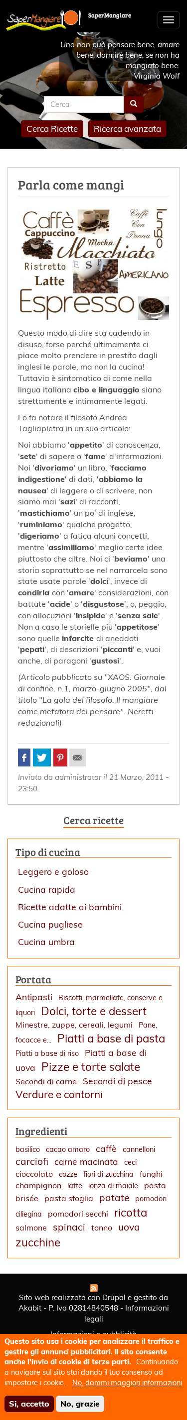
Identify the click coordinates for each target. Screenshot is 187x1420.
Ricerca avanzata (127, 128)
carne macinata (86, 1161)
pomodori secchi (78, 1214)
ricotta (130, 1212)
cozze (68, 1174)
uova (129, 1227)
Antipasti (33, 996)
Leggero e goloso (53, 871)
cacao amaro (68, 1149)
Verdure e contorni (59, 1094)
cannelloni (139, 1149)
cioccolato (34, 1174)
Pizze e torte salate (90, 1066)
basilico (27, 1149)
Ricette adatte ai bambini (70, 906)
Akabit (29, 1308)
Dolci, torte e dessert (94, 1011)
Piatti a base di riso (47, 1053)
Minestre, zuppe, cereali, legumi (74, 1025)
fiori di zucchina (108, 1174)
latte (74, 1185)
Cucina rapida (46, 889)
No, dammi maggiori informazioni (127, 1382)
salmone (31, 1227)
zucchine (37, 1242)
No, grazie (80, 1404)
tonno (101, 1227)
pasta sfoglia (68, 1198)
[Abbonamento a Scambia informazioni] (94, 1288)
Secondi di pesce (117, 1080)
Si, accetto (29, 1404)
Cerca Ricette (52, 128)
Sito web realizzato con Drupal (72, 1297)
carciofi (31, 1161)
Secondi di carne (46, 1081)
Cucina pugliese (50, 924)
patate (114, 1198)
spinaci (69, 1227)
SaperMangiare (109, 15)
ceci (130, 1162)
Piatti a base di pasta (111, 1038)
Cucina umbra (46, 941)
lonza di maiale (113, 1185)
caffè (106, 1148)
